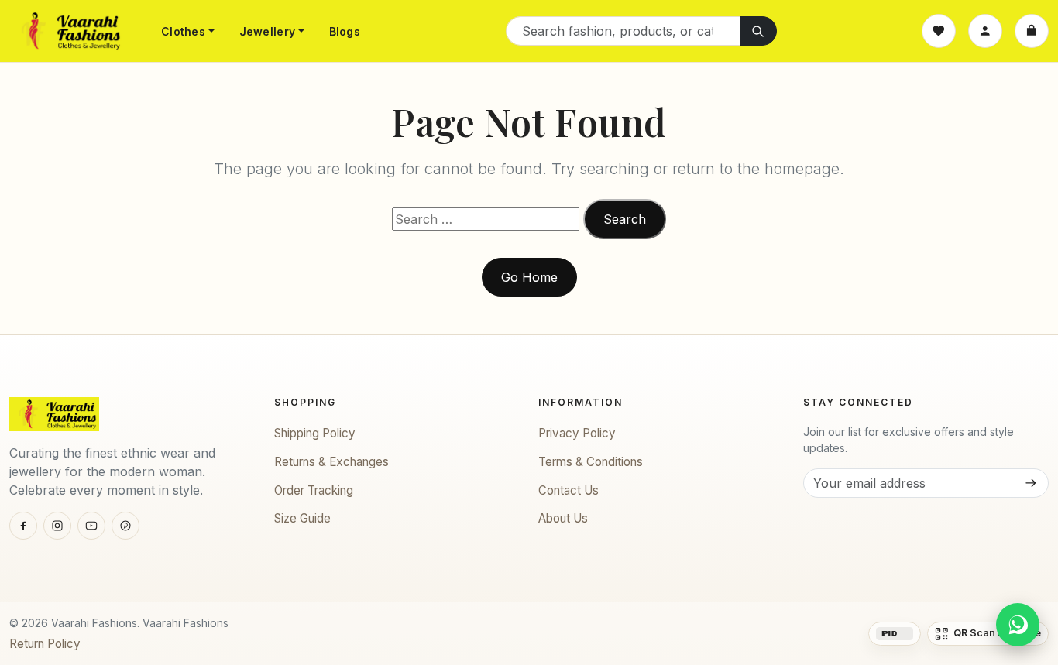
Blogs (344, 31)
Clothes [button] (183, 31)
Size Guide (302, 518)
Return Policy (45, 643)
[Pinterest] (125, 526)
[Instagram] (57, 526)
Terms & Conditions (590, 461)
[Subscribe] (1030, 483)
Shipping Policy (315, 433)
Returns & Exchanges (331, 461)
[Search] (758, 31)
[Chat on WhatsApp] (1017, 624)
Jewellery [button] (267, 31)
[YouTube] (91, 526)
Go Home (529, 277)
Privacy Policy (577, 433)
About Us (563, 518)
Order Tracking (313, 490)
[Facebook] (23, 526)
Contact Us (568, 490)
